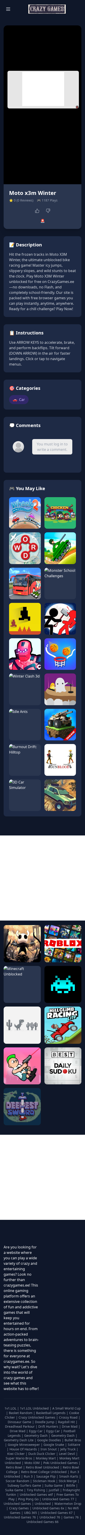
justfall (54, 1490)
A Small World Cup (66, 1408)
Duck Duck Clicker (42, 1453)
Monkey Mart (46, 1458)
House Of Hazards (24, 1449)
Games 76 (71, 1517)
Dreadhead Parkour (20, 1426)
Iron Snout (49, 1449)
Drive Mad (70, 1426)
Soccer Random (18, 1481)
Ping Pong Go (28, 1499)
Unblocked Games (18, 1503)
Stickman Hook (44, 1481)
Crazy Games (19, 1508)
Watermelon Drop (67, 1503)
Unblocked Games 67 (57, 1512)
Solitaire (74, 1444)
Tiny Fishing (36, 1490)
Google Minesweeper (24, 1444)
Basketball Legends (51, 1413)
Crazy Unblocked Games (37, 1417)
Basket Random (21, 1413)
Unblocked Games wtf (37, 1494)
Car (19, 399)
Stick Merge (68, 1481)
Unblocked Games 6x (48, 1508)
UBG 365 (30, 1512)
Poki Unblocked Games (61, 1463)
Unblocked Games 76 (20, 1517)
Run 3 (29, 1476)
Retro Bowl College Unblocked (44, 1472)
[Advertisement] (43, 89)
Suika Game (54, 1485)
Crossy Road (68, 1417)
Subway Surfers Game (24, 1485)
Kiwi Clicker (16, 1453)
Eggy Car (36, 1431)
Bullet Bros (73, 1440)
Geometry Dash (36, 1435)
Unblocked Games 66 (42, 1522)
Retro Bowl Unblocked (43, 1467)
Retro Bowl (14, 1467)
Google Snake (54, 1444)
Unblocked (43, 1503)
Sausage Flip (46, 1476)
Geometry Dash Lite (19, 1440)
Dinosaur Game (20, 1422)
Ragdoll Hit (67, 1422)
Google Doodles (49, 1440)
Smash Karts (69, 1476)
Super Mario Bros (19, 1458)
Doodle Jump (45, 1422)
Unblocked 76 (49, 1517)
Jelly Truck (68, 1449)
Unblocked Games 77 (58, 1499)
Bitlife (71, 1485)
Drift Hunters (48, 1426)
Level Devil (67, 1453)
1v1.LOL (11, 1408)
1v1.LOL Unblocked (35, 1408)
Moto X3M (32, 1463)
